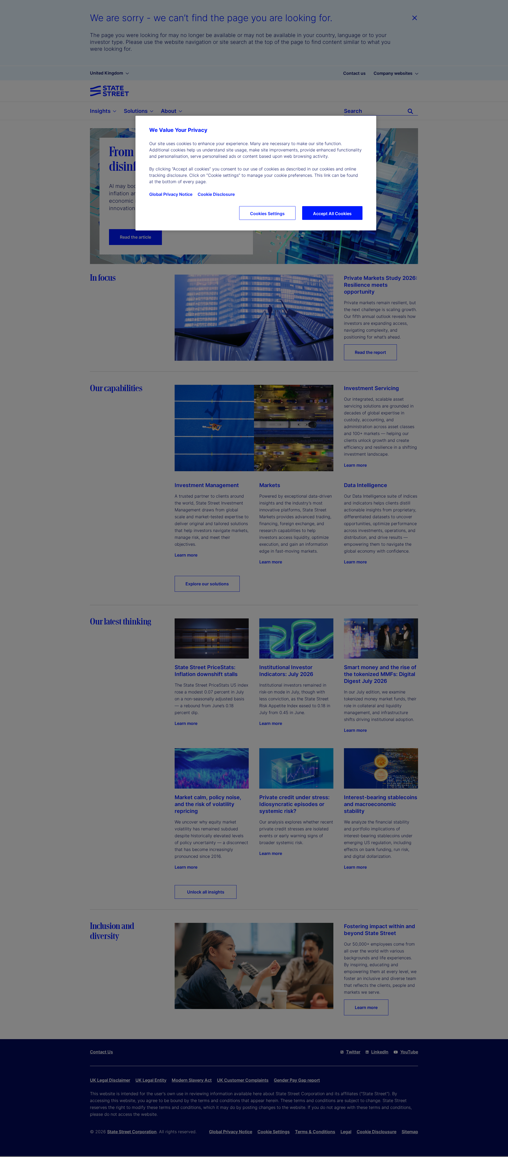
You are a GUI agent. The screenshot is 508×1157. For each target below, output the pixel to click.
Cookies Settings (267, 213)
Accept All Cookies (332, 213)
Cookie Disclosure (216, 194)
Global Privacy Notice (170, 194)
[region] (255, 173)
